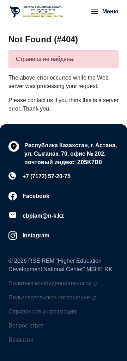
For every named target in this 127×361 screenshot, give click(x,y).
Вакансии (21, 340)
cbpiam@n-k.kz (43, 216)
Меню (110, 11)
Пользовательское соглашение (49, 297)
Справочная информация (42, 312)
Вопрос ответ (25, 326)
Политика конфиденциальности (49, 283)
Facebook (36, 196)
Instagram (36, 235)
